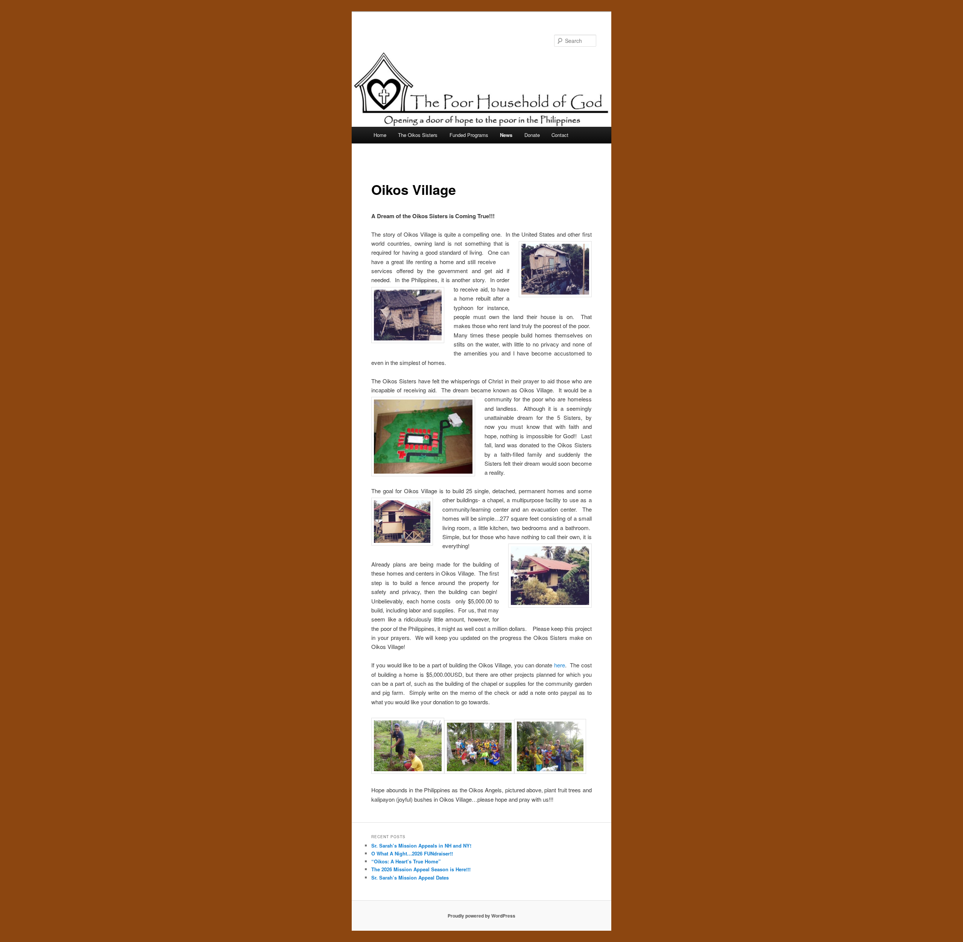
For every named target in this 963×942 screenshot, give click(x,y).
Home (380, 134)
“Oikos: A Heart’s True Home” (406, 861)
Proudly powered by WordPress (481, 915)
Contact (559, 134)
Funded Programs (469, 134)
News (506, 134)
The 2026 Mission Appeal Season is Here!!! (421, 869)
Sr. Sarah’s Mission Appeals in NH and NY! (421, 845)
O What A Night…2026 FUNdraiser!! (412, 853)
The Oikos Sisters (417, 134)
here (559, 665)
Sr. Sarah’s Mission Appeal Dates (410, 877)
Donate (532, 134)
